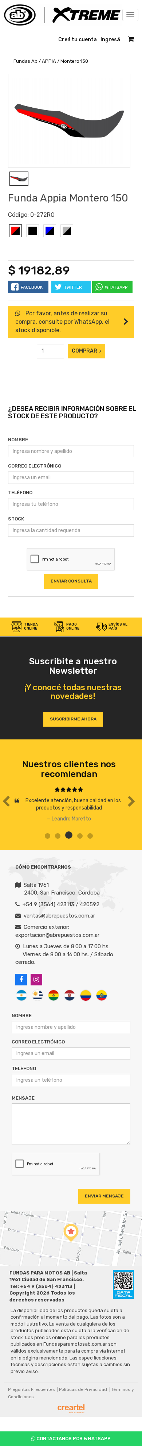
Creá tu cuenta (77, 39)
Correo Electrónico (34, 466)
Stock (16, 519)
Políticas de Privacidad (83, 1389)
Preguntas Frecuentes (31, 1389)
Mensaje (23, 1098)
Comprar (85, 351)
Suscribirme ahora (73, 719)
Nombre (18, 439)
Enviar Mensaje (104, 1196)
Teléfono (20, 492)
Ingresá (110, 39)
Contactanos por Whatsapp (73, 1438)
